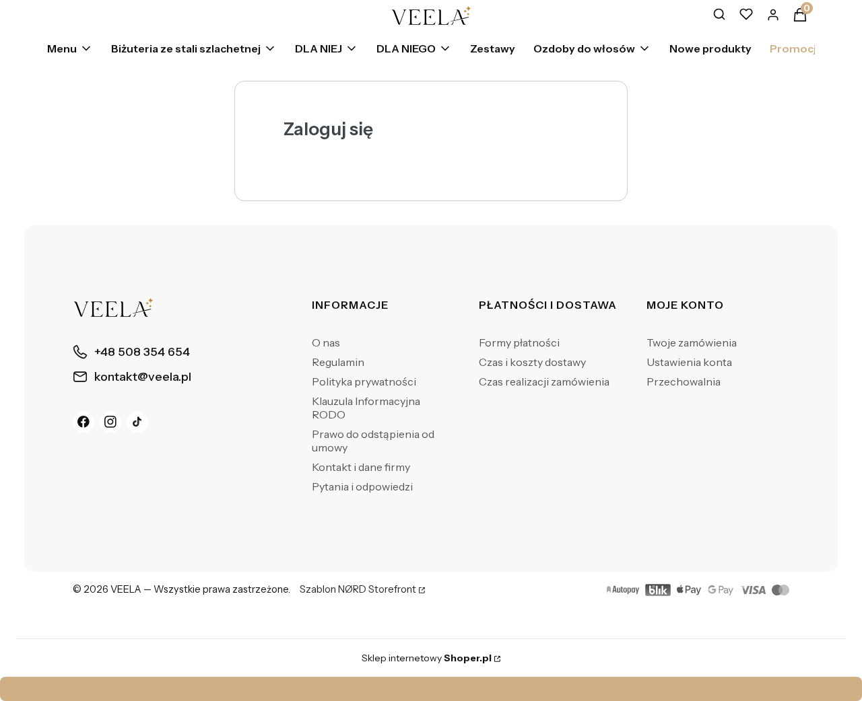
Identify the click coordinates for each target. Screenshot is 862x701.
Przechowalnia (683, 381)
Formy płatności (519, 342)
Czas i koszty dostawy (532, 362)
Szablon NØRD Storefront (358, 590)
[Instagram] (110, 422)
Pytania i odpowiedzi (362, 486)
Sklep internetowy (427, 658)
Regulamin (338, 362)
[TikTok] (137, 422)
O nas (326, 342)
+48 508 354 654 (564, 689)
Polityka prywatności (364, 381)
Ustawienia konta (689, 362)
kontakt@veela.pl (435, 689)
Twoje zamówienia (691, 342)
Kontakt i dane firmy (361, 467)
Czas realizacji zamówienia (544, 381)
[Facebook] (83, 422)
